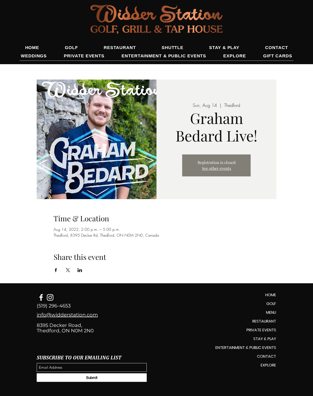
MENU (271, 312)
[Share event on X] (68, 270)
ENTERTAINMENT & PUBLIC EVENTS (245, 347)
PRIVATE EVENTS (261, 330)
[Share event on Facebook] (56, 270)
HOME (270, 295)
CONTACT (266, 356)
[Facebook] (41, 297)
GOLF (271, 303)
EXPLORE (268, 365)
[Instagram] (50, 297)
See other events (216, 168)
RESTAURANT (264, 321)
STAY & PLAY (264, 339)
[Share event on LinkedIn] (80, 270)
